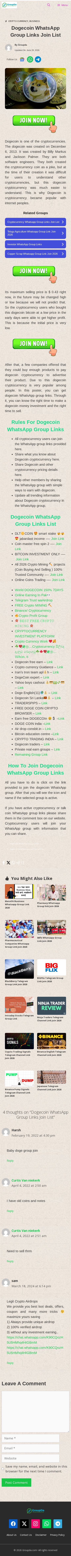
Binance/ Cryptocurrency (33, 610)
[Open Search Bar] (49, 5)
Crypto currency (18, 21)
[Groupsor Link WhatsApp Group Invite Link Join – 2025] (9, 5)
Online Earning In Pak (31, 595)
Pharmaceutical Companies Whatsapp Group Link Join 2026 (17, 943)
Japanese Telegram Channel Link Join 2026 (49, 1088)
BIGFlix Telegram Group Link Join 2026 (50, 980)
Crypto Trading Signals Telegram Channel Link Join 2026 (18, 1055)
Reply (10, 1160)
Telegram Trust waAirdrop (34, 600)
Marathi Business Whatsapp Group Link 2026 (17, 904)
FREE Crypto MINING (31, 605)
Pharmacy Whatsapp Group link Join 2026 (48, 905)
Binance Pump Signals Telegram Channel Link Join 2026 (17, 1092)
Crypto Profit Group (33, 615)
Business (34, 21)
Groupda (22, 45)
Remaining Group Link (31, 754)
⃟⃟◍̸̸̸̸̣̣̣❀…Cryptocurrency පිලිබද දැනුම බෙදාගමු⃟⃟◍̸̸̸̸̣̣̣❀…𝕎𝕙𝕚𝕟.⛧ (39, 652)
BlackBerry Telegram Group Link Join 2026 (16, 983)
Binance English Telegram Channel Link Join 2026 (51, 1053)
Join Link (57, 539)
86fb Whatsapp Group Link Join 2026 (49, 939)
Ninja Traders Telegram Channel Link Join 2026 (50, 1019)
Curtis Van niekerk (26, 1180)
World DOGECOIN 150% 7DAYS (39, 590)
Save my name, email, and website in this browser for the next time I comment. (36, 1468)
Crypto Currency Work (32, 641)
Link (50, 662)
